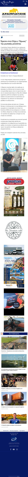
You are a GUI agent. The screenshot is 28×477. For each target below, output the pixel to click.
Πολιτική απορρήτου (14, 430)
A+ (20, 35)
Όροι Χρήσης (22, 430)
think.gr (18, 476)
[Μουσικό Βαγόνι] (14, 155)
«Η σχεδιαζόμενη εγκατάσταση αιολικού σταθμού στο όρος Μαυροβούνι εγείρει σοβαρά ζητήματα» (13, 370)
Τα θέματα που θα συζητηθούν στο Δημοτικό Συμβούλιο (12, 406)
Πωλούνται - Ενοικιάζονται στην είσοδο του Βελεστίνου (12, 350)
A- (21, 35)
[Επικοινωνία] (23, 1)
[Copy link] (2, 37)
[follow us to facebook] (11, 449)
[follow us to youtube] (13, 449)
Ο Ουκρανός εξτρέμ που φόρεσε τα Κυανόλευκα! (11, 425)
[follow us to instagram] (17, 449)
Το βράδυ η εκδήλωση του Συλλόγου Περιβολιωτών (11, 388)
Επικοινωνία (5, 430)
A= (23, 35)
